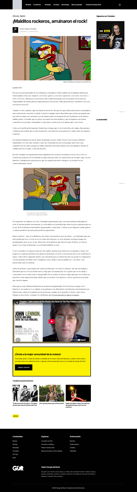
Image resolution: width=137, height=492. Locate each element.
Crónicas (56, 5)
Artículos (48, 5)
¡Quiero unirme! (23, 367)
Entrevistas (65, 5)
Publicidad (73, 451)
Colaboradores (74, 444)
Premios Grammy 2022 (93, 5)
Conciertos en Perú (47, 441)
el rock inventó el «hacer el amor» (65, 295)
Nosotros (72, 441)
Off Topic (15, 454)
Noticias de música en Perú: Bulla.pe (51, 451)
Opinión (22, 16)
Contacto (72, 447)
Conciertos (37, 5)
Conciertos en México (47, 444)
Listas (14, 457)
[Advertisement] (110, 83)
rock (16, 416)
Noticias (28, 5)
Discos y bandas (76, 5)
